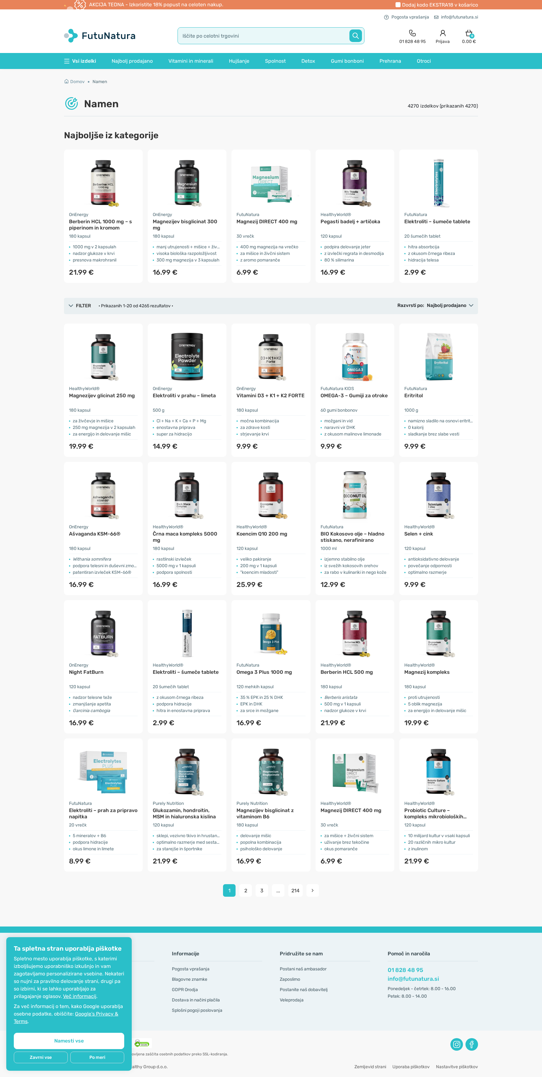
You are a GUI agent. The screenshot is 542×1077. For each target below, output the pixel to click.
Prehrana (390, 61)
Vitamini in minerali (190, 61)
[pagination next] (312, 890)
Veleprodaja (292, 1000)
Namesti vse (69, 1041)
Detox (308, 61)
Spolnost (275, 61)
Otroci (424, 61)
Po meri (97, 1057)
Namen (100, 81)
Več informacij (79, 996)
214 (295, 891)
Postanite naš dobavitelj (304, 989)
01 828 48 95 (405, 970)
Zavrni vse (41, 1057)
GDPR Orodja (185, 989)
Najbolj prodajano (132, 61)
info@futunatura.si (459, 17)
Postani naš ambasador (303, 969)
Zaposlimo (290, 979)
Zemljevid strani (370, 1066)
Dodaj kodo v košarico (440, 5)
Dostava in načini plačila (196, 1000)
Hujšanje (239, 61)
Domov (77, 81)
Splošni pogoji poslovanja (197, 1010)
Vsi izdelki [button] (84, 61)
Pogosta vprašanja (410, 17)
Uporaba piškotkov (411, 1066)
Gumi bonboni (347, 61)
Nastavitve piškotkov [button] (457, 1066)
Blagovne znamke (189, 979)
